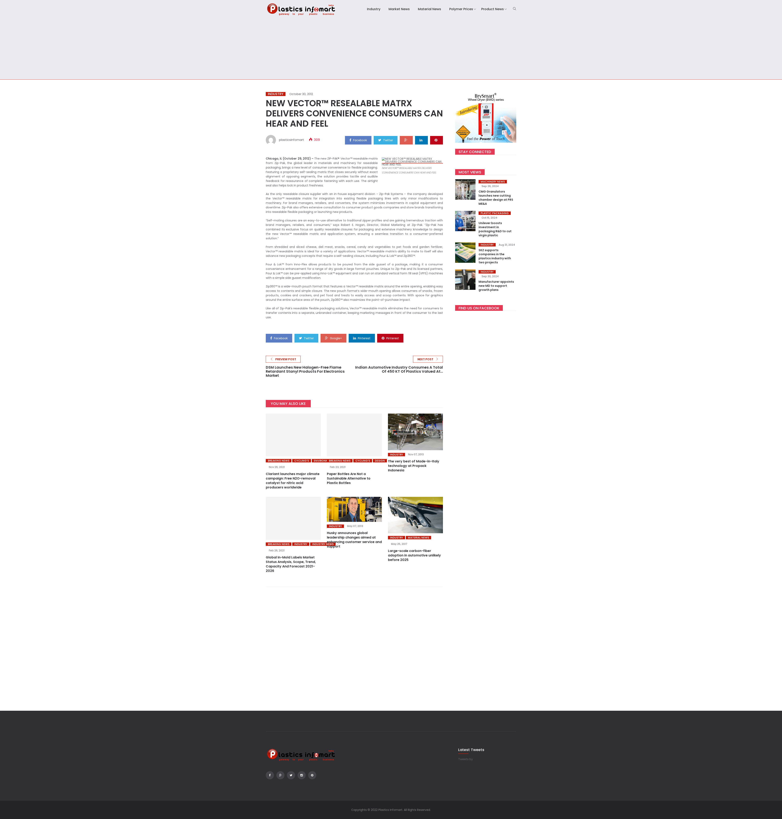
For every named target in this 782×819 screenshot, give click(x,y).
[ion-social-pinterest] (312, 775)
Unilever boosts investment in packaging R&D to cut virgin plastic (495, 229)
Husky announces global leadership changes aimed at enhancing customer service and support (354, 540)
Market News (399, 9)
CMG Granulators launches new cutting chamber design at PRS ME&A (496, 197)
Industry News (323, 544)
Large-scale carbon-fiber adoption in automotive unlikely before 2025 (414, 555)
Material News (429, 9)
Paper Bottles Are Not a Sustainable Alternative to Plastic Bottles (348, 478)
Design (380, 460)
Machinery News (493, 181)
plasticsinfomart (291, 140)
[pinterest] (436, 140)
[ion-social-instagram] (302, 775)
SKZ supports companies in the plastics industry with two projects (495, 256)
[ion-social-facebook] (270, 775)
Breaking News (278, 460)
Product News (492, 9)
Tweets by (465, 759)
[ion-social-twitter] (291, 775)
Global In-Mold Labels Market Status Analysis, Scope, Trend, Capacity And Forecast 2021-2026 (291, 564)
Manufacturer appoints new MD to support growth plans (496, 286)
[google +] (406, 140)
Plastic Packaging (495, 213)
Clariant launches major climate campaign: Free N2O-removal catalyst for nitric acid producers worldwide (293, 481)
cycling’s (301, 460)
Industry (373, 9)
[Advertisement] (391, 48)
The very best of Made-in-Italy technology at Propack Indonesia (413, 466)
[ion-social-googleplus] (280, 775)
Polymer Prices (461, 9)
